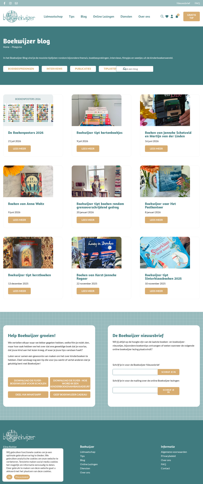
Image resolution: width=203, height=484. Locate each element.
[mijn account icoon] (172, 16)
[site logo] (19, 16)
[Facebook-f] (4, 3)
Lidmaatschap (53, 16)
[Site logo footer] (19, 436)
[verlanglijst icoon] (166, 16)
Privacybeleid (168, 456)
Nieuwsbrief (183, 3)
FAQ (197, 3)
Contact (165, 468)
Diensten (126, 16)
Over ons (144, 16)
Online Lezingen (103, 16)
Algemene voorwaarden (174, 451)
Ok (9, 477)
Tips (71, 16)
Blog (84, 16)
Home (6, 46)
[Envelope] (16, 3)
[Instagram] (10, 3)
